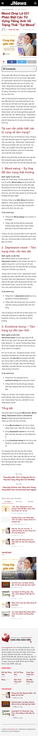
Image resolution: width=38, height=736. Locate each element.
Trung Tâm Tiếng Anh (30, 673)
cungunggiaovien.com (9, 647)
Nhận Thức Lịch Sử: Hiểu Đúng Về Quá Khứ (24, 604)
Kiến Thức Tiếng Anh (17, 681)
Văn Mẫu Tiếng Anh (21, 9)
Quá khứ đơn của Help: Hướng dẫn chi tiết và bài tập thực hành (23, 584)
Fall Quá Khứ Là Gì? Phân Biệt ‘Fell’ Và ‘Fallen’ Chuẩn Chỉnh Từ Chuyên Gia (23, 520)
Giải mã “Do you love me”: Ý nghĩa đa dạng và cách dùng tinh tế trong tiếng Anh (24, 531)
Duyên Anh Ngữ (13, 30)
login (8, 498)
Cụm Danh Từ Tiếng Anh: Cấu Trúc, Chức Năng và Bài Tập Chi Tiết (23, 594)
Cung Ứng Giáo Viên (8, 9)
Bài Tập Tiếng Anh (7, 673)
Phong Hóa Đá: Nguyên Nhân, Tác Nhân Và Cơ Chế (18, 573)
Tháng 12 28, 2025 (28, 30)
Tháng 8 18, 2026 (9, 577)
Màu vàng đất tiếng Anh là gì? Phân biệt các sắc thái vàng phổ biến (23, 542)
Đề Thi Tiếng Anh (18, 673)
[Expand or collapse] (34, 69)
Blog (3, 680)
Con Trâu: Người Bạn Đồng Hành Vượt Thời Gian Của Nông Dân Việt (23, 614)
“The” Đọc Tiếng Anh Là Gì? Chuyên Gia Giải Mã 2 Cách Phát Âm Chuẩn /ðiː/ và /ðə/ (23, 509)
